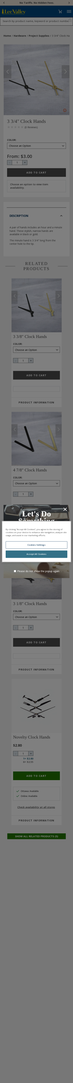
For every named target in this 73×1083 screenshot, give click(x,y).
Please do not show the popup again (38, 571)
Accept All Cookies (36, 554)
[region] (36, 541)
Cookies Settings (36, 545)
